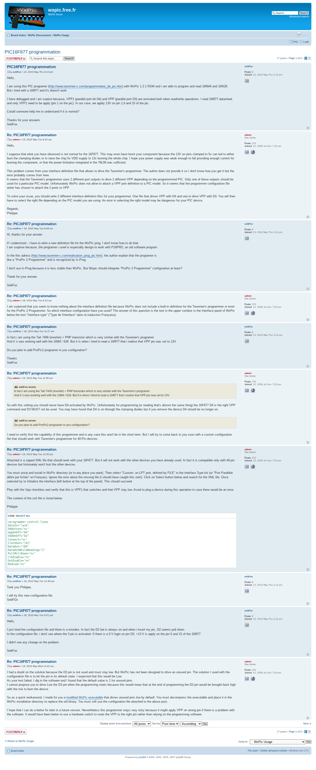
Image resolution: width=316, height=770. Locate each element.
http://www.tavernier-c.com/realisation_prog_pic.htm (66, 255)
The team (253, 750)
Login (306, 41)
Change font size (305, 34)
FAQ (295, 41)
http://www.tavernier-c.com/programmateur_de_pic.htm (85, 86)
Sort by (156, 723)
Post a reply (11, 57)
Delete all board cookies (273, 750)
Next (306, 723)
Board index (18, 35)
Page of (295, 58)
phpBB (142, 757)
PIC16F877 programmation (32, 51)
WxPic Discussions (39, 35)
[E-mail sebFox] (247, 81)
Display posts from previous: (116, 723)
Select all (23, 516)
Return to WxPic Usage (20, 741)
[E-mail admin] (247, 152)
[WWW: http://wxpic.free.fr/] (253, 152)
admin (16, 139)
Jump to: (243, 741)
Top (308, 128)
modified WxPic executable (84, 697)
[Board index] (27, 16)
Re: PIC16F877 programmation (31, 135)
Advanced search (299, 16)
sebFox (17, 72)
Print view (298, 34)
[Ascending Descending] (194, 723)
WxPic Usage (61, 35)
